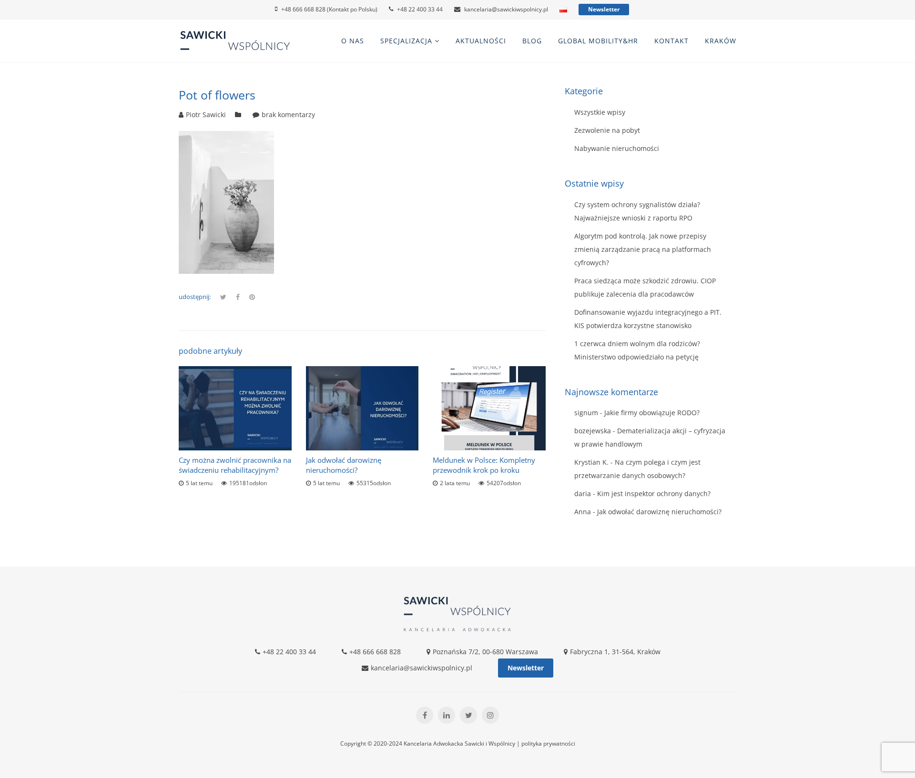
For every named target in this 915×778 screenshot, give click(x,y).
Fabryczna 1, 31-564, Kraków (615, 651)
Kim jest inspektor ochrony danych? (654, 493)
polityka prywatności (548, 743)
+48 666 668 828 (375, 651)
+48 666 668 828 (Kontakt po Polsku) (329, 9)
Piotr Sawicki (206, 114)
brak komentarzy (288, 114)
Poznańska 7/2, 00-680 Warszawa (485, 651)
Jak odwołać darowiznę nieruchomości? (343, 465)
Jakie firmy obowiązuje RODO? (652, 412)
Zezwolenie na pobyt (607, 130)
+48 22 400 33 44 (420, 9)
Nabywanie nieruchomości (616, 148)
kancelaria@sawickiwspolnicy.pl (506, 9)
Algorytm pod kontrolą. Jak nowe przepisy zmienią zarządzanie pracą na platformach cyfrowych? (642, 249)
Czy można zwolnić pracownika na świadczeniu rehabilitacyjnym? (235, 465)
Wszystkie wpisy (599, 112)
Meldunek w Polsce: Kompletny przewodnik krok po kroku (484, 465)
